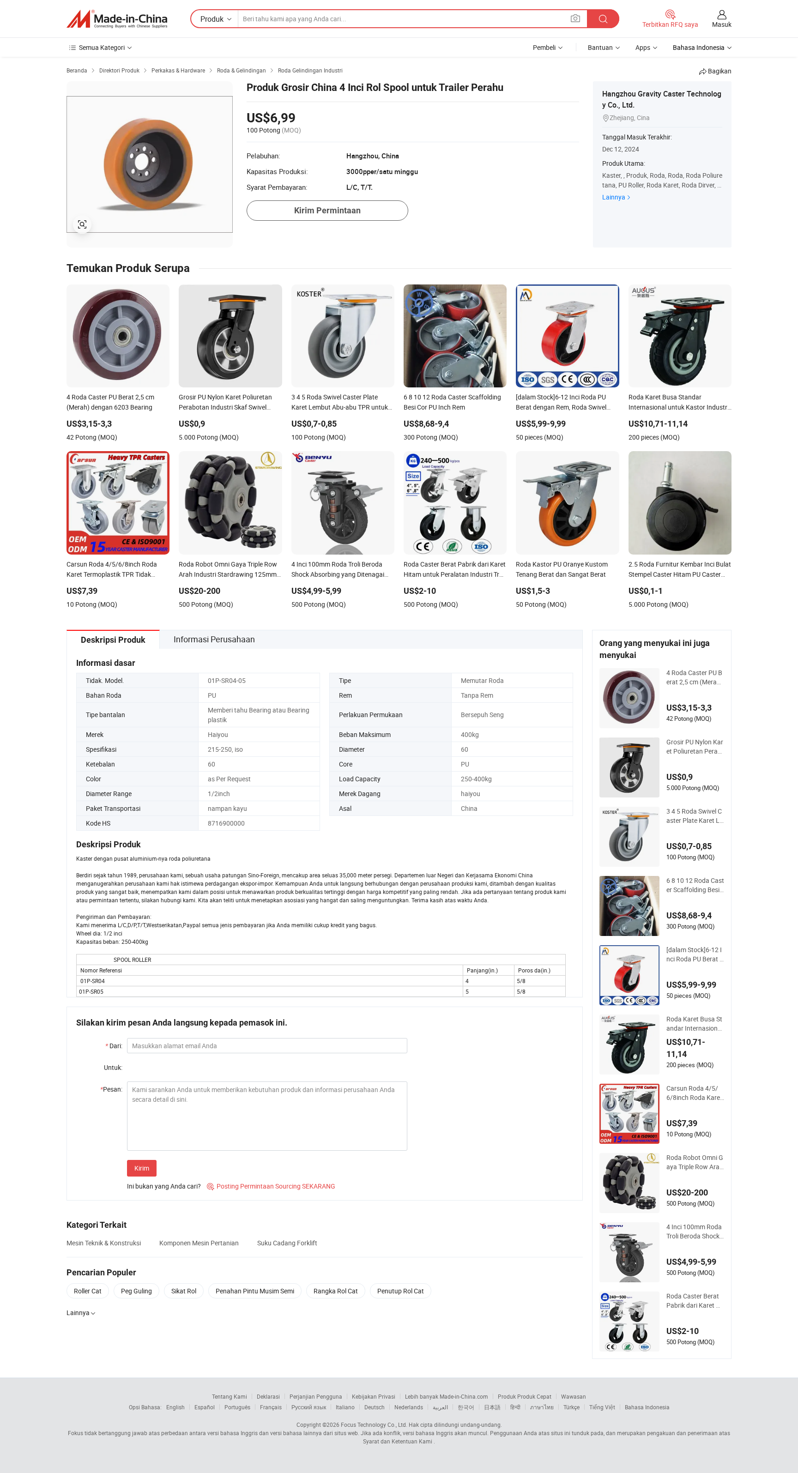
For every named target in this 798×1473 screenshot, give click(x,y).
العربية (440, 1407)
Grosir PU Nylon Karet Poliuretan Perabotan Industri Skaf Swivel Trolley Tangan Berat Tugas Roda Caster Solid (695, 746)
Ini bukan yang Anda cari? (164, 1186)
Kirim (141, 1168)
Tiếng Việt (602, 1407)
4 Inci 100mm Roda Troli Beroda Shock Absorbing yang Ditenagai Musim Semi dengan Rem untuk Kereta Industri (695, 1231)
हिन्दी (515, 1407)
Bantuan (600, 47)
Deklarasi (268, 1396)
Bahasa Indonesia (647, 1407)
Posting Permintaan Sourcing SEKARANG (271, 1186)
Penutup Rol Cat (400, 1290)
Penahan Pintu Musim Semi (255, 1290)
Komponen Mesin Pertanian (199, 1242)
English (175, 1407)
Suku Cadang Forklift (287, 1242)
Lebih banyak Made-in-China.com (446, 1396)
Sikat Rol (183, 1290)
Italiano (345, 1407)
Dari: (113, 1045)
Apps (642, 47)
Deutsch (374, 1407)
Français (271, 1407)
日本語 (492, 1407)
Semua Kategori (102, 47)
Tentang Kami (229, 1396)
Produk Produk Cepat (524, 1396)
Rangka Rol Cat (336, 1290)
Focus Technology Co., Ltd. (374, 1424)
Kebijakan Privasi (373, 1396)
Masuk (722, 24)
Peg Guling (136, 1290)
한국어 (466, 1407)
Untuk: (113, 1067)
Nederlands (408, 1407)
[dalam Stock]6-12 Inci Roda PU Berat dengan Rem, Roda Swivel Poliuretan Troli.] (695, 954)
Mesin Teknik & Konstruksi (103, 1242)
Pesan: (111, 1089)
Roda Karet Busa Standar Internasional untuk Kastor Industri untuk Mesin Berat (695, 1023)
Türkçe (571, 1407)
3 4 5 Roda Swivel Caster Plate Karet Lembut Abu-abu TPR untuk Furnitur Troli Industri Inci (695, 816)
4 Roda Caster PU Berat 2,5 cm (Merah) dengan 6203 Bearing (695, 677)
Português (237, 1407)
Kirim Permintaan (327, 210)
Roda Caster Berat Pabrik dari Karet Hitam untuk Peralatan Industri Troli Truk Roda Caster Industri (695, 1301)
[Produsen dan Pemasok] (116, 19)
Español (204, 1407)
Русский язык (308, 1407)
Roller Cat (88, 1290)
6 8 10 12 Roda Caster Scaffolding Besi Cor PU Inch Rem (695, 885)
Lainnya (613, 197)
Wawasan (573, 1396)
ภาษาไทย (542, 1407)
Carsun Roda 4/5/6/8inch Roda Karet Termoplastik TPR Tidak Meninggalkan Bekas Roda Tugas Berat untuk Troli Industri (695, 1093)
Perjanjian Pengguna (316, 1396)
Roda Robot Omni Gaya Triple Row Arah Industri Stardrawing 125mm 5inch (694, 1162)
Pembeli (544, 47)
